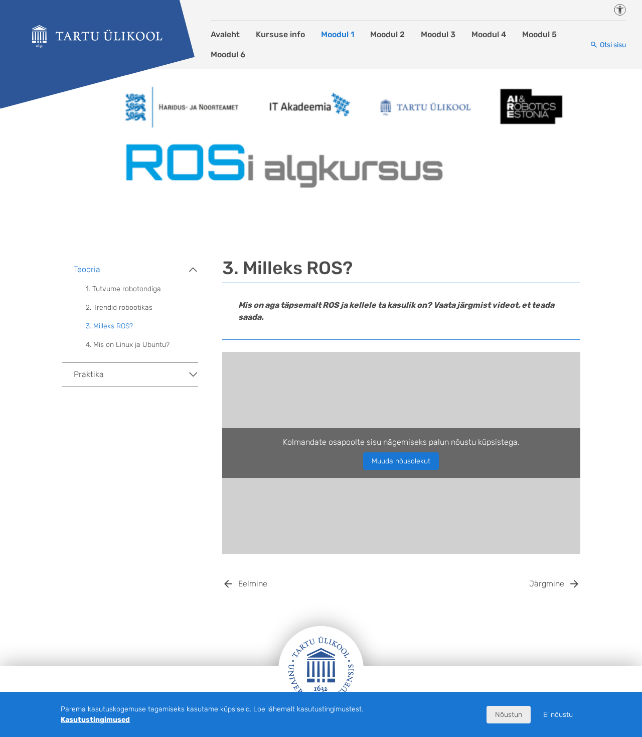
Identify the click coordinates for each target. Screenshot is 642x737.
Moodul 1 (337, 34)
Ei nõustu (558, 714)
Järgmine (546, 583)
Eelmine (252, 583)
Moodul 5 (539, 34)
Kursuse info (280, 34)
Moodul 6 (228, 54)
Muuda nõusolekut (401, 461)
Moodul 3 (438, 34)
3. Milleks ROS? (109, 326)
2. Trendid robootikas (119, 307)
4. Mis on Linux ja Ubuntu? (128, 344)
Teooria (87, 269)
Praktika (89, 374)
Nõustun (508, 714)
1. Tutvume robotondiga (123, 289)
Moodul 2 (387, 34)
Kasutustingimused (95, 719)
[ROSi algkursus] (97, 36)
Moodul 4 (488, 34)
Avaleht (225, 34)
